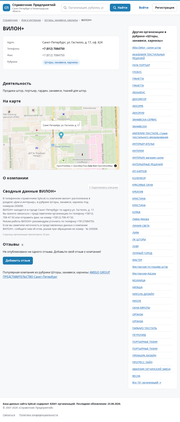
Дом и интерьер (31, 20)
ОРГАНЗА (137, 314)
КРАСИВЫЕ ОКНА (142, 184)
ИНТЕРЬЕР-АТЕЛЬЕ (143, 143)
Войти (144, 8)
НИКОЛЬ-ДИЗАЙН (143, 294)
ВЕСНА (136, 376)
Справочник (10, 20)
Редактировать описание (103, 187)
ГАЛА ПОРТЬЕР (141, 65)
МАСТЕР (137, 260)
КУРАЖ (136, 212)
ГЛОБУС (137, 72)
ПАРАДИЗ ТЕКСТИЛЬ (144, 328)
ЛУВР (135, 246)
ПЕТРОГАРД (139, 334)
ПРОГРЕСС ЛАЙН (142, 362)
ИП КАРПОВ (139, 171)
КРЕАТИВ (137, 191)
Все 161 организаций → (146, 382)
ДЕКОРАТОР (139, 99)
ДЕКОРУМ (138, 112)
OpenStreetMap (105, 165)
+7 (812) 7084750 (53, 49)
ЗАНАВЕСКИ (139, 126)
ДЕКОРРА (137, 106)
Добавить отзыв (18, 260)
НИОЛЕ (136, 300)
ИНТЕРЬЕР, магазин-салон (148, 157)
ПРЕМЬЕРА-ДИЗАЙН (144, 355)
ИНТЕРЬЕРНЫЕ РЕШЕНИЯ (147, 164)
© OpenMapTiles (79, 165)
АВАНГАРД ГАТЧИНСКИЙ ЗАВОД (151, 369)
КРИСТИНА (139, 198)
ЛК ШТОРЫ (139, 239)
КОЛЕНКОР (139, 178)
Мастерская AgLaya (144, 273)
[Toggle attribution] (115, 166)
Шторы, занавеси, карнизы (61, 20)
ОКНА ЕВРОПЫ (141, 307)
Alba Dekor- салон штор (146, 47)
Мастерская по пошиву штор (150, 266)
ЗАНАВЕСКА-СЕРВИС (144, 119)
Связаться (9, 415)
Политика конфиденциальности (38, 415)
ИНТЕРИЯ (138, 150)
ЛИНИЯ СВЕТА (140, 225)
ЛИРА (135, 232)
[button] (61, 135)
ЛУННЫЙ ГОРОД (142, 253)
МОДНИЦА (138, 280)
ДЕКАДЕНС (138, 92)
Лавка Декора (140, 219)
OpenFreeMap (63, 165)
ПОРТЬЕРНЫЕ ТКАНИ (145, 341)
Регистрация (164, 8)
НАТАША (137, 287)
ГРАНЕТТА (138, 78)
